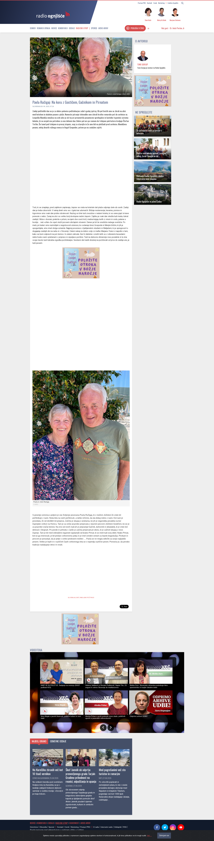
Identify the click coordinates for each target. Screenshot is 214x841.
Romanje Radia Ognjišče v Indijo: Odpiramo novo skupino (150, 177)
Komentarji (63, 28)
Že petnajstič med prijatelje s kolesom (149, 132)
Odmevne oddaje (58, 741)
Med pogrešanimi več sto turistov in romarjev (112, 771)
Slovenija (36, 106)
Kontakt (149, 3)
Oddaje (72, 28)
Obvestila (43, 827)
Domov (33, 28)
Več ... (149, 836)
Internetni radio (107, 827)
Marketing (161, 3)
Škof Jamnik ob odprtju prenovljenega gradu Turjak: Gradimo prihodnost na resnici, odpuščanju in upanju (81, 775)
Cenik (155, 3)
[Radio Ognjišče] (52, 15)
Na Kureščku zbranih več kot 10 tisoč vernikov (47, 771)
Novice (54, 28)
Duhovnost (74, 823)
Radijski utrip (82, 28)
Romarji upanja (43, 28)
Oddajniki (117, 827)
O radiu (96, 827)
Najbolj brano (39, 741)
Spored (94, 28)
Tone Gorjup (142, 64)
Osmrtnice (34, 827)
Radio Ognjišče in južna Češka (148, 201)
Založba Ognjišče (172, 3)
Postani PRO (142, 3)
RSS (125, 827)
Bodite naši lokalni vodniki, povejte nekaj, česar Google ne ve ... (151, 154)
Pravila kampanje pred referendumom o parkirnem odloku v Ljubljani (57, 830)
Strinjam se (164, 835)
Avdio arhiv (103, 28)
